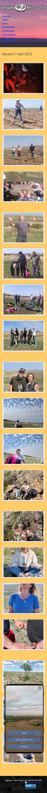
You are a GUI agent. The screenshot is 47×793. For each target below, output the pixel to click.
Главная (6, 16)
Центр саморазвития (24, 739)
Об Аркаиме (8, 31)
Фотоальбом (8, 34)
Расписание (8, 27)
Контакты (7, 42)
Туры (5, 20)
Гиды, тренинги (10, 38)
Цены (5, 23)
